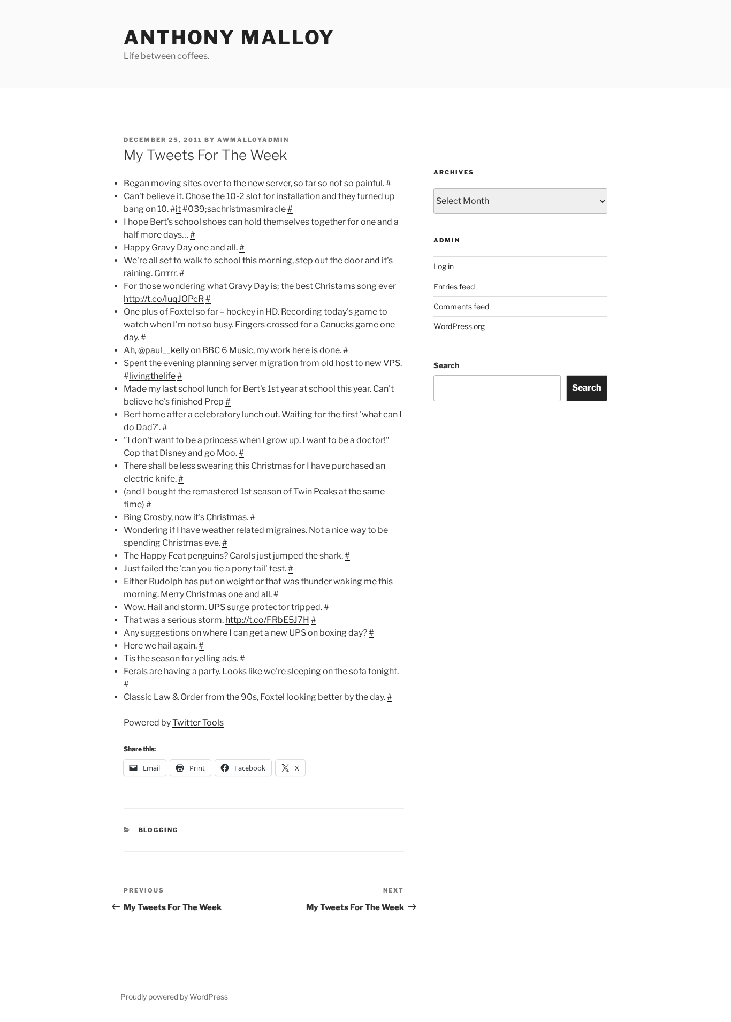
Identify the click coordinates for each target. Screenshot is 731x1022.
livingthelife (152, 376)
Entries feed (454, 286)
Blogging (159, 830)
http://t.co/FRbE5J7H (267, 620)
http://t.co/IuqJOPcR (164, 299)
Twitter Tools (198, 723)
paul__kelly (167, 350)
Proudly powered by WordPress (174, 996)
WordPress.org (459, 326)
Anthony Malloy (229, 37)
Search (446, 365)
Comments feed (461, 306)
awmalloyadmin (253, 139)
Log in (443, 266)
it (178, 209)
